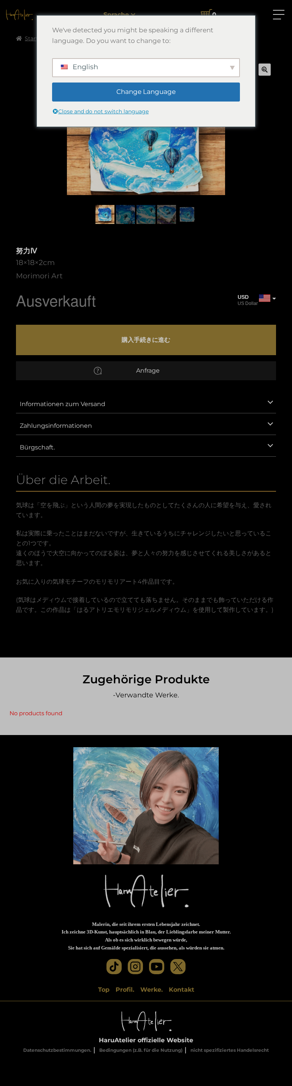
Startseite (38, 38)
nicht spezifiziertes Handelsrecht (229, 1050)
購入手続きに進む (146, 339)
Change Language (146, 91)
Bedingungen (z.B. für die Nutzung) (140, 1050)
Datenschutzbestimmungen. (57, 1050)
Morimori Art (39, 275)
